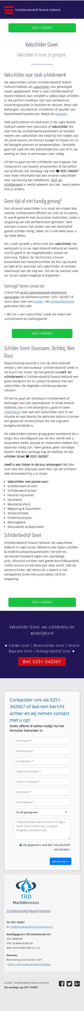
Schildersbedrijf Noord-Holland (37, 10)
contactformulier (62, 301)
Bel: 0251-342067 (42, 661)
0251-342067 (42, 27)
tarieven (61, 114)
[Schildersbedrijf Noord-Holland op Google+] (77, 983)
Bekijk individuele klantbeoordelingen (29, 964)
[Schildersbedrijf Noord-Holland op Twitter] (69, 983)
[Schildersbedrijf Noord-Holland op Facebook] (61, 983)
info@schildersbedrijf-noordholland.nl (31, 926)
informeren (12, 412)
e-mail (38, 301)
